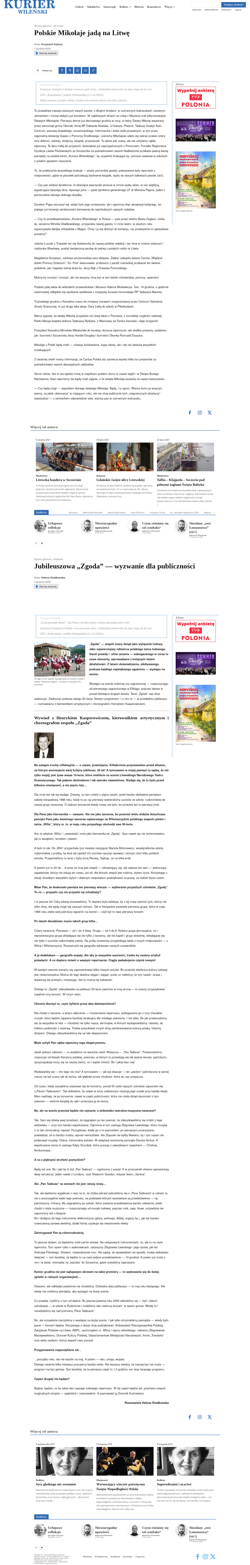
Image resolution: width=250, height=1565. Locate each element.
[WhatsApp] (77, 70)
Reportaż (100, 476)
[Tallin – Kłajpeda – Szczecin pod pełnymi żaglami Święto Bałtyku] (185, 457)
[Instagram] (199, 413)
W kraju (58, 25)
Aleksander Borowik (93, 512)
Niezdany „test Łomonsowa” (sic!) (200, 527)
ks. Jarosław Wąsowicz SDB (184, 512)
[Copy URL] (93, 70)
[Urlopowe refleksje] (40, 526)
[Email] (85, 70)
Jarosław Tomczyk (55, 531)
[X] (69, 70)
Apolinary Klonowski (151, 531)
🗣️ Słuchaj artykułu (46, 53)
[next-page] (42, 543)
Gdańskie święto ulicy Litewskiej (120, 480)
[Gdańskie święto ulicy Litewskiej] (125, 457)
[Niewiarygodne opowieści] (87, 526)
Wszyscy (73, 512)
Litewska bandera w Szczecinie (58, 480)
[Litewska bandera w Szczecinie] (64, 457)
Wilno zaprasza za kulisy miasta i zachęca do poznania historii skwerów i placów (83, 100)
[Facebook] (62, 70)
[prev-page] (36, 543)
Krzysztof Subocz (52, 44)
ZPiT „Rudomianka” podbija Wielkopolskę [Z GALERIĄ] (72, 94)
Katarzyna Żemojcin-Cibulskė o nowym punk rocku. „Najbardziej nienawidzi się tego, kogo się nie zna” (96, 89)
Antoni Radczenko (117, 512)
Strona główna (43, 25)
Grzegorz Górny (157, 512)
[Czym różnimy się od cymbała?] (134, 526)
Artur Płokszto (138, 512)
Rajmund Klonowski (103, 531)
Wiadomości (41, 476)
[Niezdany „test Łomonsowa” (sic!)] (182, 526)
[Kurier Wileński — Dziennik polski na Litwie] (29, 7)
